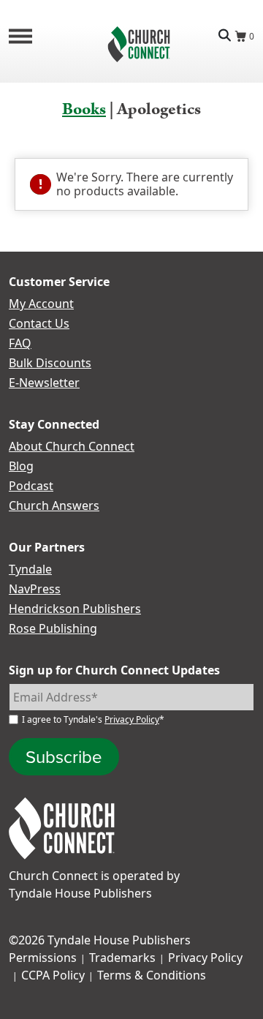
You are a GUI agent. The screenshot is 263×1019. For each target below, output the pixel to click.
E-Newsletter (44, 383)
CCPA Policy (53, 975)
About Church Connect (71, 446)
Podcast (31, 486)
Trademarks (122, 958)
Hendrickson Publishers (75, 609)
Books (84, 109)
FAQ (20, 343)
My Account (41, 304)
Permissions (43, 958)
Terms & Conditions (151, 975)
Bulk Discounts (50, 363)
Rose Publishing (53, 628)
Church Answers (54, 505)
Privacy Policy (131, 719)
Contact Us (39, 323)
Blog (21, 466)
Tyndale (30, 569)
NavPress (35, 589)
